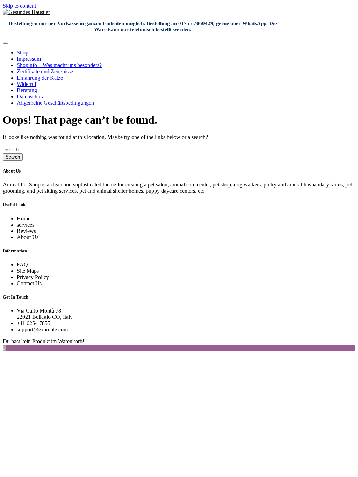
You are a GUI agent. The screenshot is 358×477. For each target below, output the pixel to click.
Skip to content (19, 6)
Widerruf (26, 84)
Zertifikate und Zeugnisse (45, 71)
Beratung (27, 90)
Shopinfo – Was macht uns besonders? (59, 65)
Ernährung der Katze (40, 78)
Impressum (29, 59)
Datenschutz (30, 97)
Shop (22, 53)
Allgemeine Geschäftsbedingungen (55, 103)
